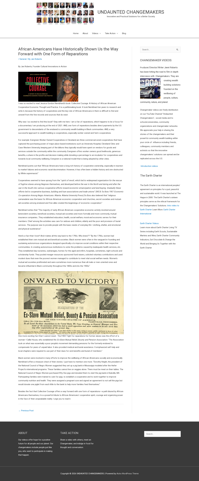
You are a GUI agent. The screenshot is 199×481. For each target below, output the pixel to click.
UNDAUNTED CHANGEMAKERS (131, 12)
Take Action (110, 33)
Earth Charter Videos (149, 223)
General (23, 59)
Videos (95, 33)
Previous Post (26, 410)
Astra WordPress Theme (128, 473)
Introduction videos (149, 166)
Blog (124, 33)
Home (76, 33)
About (85, 33)
